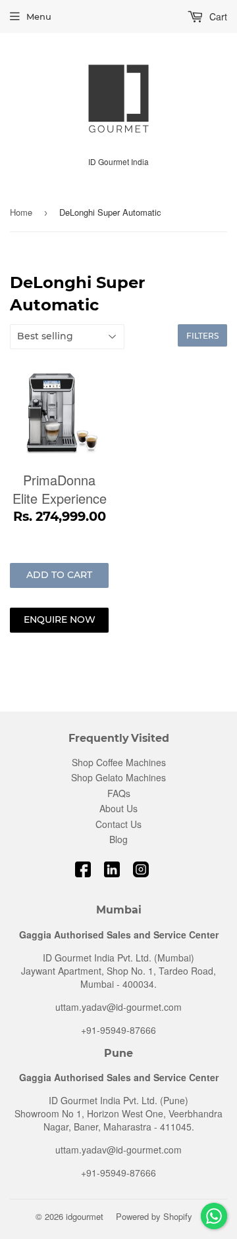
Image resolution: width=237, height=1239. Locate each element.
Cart (217, 16)
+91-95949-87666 (118, 1029)
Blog (118, 839)
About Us (118, 808)
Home (21, 212)
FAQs (118, 793)
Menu (38, 16)
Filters (202, 336)
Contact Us (118, 824)
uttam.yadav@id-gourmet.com (118, 1006)
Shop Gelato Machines (118, 777)
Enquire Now (59, 619)
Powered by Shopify (154, 1216)
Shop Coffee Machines (119, 762)
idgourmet (84, 1216)
